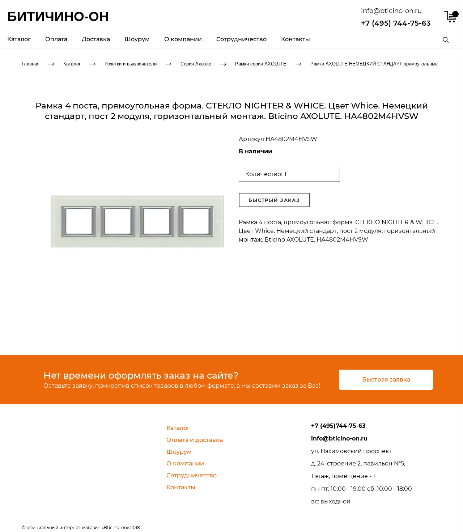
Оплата (56, 39)
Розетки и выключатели (131, 63)
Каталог (19, 39)
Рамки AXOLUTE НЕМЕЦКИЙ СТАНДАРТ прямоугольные (374, 63)
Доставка (96, 39)
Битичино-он (58, 16)
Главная (30, 63)
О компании (183, 39)
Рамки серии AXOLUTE (260, 63)
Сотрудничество (241, 39)
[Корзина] (450, 16)
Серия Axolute (195, 63)
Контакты (295, 39)
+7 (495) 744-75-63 (396, 23)
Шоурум (137, 39)
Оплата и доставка (194, 440)
